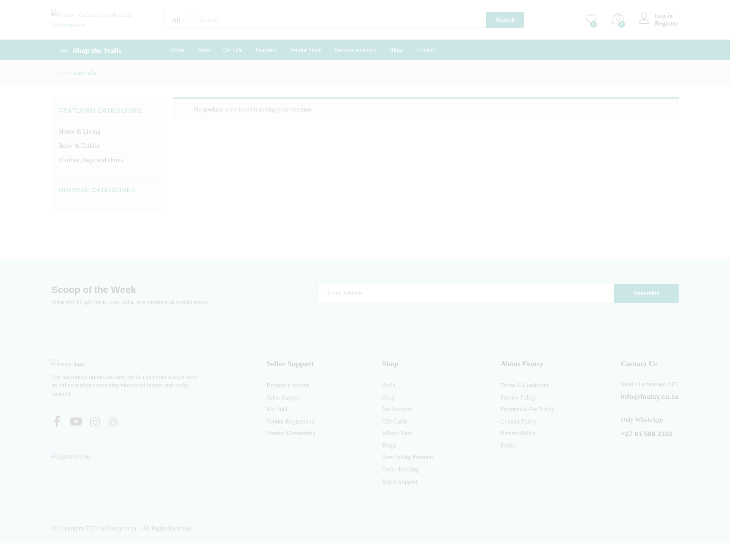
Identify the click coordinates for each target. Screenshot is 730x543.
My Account (397, 409)
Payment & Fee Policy (527, 409)
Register (667, 23)
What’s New (397, 433)
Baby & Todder (79, 145)
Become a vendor (355, 50)
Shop (204, 50)
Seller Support (284, 397)
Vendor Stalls (305, 50)
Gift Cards (394, 421)
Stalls (388, 385)
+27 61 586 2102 (647, 434)
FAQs (507, 445)
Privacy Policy (517, 397)
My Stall (277, 409)
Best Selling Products (407, 457)
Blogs (396, 50)
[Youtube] (76, 423)
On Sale (233, 50)
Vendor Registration (290, 421)
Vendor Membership (291, 433)
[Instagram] (95, 423)
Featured (266, 50)
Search (505, 19)
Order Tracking (400, 469)
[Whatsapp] (113, 423)
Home (177, 50)
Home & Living (80, 131)
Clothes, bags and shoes (91, 160)
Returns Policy (518, 433)
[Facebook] (57, 423)
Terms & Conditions (524, 385)
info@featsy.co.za (650, 397)
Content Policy (518, 421)
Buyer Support (399, 481)
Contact (425, 50)
